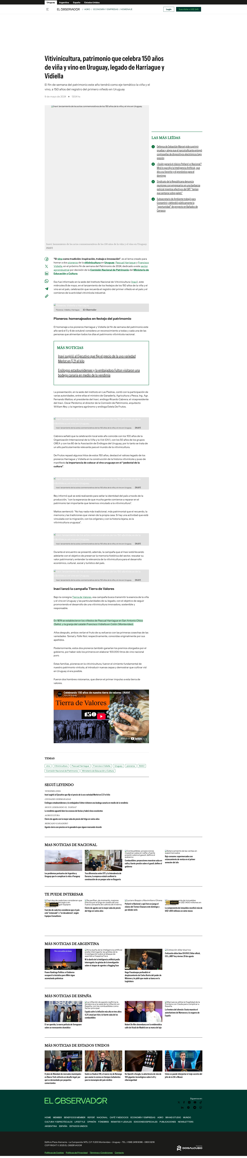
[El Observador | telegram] (194, 1107)
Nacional (102, 1117)
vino (60, 258)
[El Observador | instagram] (189, 1102)
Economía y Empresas (105, 9)
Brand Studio (173, 1117)
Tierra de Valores (81, 597)
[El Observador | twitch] (200, 1107)
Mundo (187, 1117)
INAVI (141, 766)
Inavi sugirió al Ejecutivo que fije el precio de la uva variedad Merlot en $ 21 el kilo (77, 795)
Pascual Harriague (126, 262)
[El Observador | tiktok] (200, 1102)
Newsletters (185, 1121)
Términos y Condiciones (101, 1152)
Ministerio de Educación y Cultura (98, 771)
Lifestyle (79, 1121)
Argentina (64, 2)
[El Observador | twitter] (179, 1102)
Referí (91, 1117)
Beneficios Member (74, 1117)
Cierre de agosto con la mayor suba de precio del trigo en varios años (72, 819)
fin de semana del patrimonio (68, 84)
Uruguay (51, 2)
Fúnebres (103, 1121)
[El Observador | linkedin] (182, 1107)
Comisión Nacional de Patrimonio (109, 269)
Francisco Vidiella (101, 766)
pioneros (73, 262)
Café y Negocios (119, 1117)
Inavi (134, 281)
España (76, 2)
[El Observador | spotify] (188, 1107)
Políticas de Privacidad (77, 1152)
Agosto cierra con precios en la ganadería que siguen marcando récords (73, 827)
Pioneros (60, 319)
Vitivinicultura (61, 766)
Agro (87, 9)
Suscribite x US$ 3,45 (189, 9)
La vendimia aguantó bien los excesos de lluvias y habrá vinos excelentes (74, 811)
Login (168, 9)
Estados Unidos (92, 2)
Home (48, 1117)
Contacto (119, 1152)
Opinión (91, 1121)
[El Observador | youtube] (195, 1102)
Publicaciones (168, 1121)
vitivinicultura (92, 262)
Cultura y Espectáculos (58, 1121)
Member (57, 1117)
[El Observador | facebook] (184, 1102)
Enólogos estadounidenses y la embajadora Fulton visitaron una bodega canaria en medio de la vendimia (86, 803)
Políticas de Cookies (54, 1152)
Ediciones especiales (145, 1121)
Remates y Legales (121, 1121)
